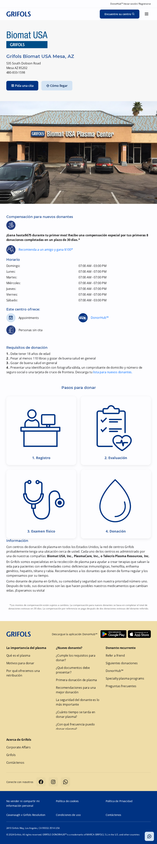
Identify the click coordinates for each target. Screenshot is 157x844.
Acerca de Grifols (18, 739)
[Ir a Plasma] (18, 14)
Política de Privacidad (119, 801)
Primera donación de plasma (76, 680)
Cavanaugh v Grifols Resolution (26, 815)
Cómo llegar (59, 86)
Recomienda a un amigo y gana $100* (46, 249)
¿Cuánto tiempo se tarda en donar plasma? (75, 714)
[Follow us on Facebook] (41, 781)
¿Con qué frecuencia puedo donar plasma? (75, 726)
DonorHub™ (100, 317)
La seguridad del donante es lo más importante (77, 702)
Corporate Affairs (18, 747)
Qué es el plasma (18, 655)
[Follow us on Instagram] (53, 781)
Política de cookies (67, 801)
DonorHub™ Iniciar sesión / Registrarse (130, 3)
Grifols (11, 755)
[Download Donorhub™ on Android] (113, 634)
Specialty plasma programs (125, 678)
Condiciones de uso (68, 815)
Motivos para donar (20, 663)
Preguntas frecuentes (121, 686)
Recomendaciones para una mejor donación (76, 689)
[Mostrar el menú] (146, 14)
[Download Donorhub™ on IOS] (139, 634)
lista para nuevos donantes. (112, 372)
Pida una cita (24, 86)
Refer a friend (115, 655)
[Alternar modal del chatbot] (149, 836)
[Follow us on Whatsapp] (65, 781)
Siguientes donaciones (122, 663)
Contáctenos (15, 762)
